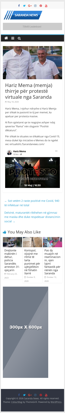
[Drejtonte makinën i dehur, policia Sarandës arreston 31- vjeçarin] (12, 239)
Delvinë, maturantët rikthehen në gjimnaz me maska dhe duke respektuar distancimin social (32, 217)
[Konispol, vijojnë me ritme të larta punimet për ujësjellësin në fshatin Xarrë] (32, 239)
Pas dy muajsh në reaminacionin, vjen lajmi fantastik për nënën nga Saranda (52, 261)
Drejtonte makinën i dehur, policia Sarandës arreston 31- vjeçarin (12, 260)
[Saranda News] (6, 38)
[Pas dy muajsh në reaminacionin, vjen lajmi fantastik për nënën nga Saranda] (52, 239)
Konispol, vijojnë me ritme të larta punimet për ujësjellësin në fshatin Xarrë (32, 261)
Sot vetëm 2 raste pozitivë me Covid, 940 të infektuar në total (31, 203)
